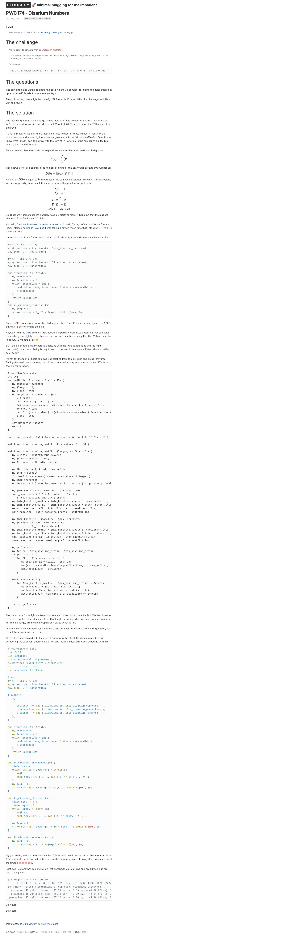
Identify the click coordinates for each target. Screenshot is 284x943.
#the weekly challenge (37, 18)
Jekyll (58, 932)
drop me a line (49, 923)
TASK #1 (29, 32)
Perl (107, 237)
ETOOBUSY (18, 5)
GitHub (24, 923)
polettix (33, 932)
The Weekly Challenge (50, 32)
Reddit (33, 923)
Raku (36, 227)
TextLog (76, 932)
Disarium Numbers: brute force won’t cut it (40, 224)
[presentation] (64, 140)
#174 (63, 32)
